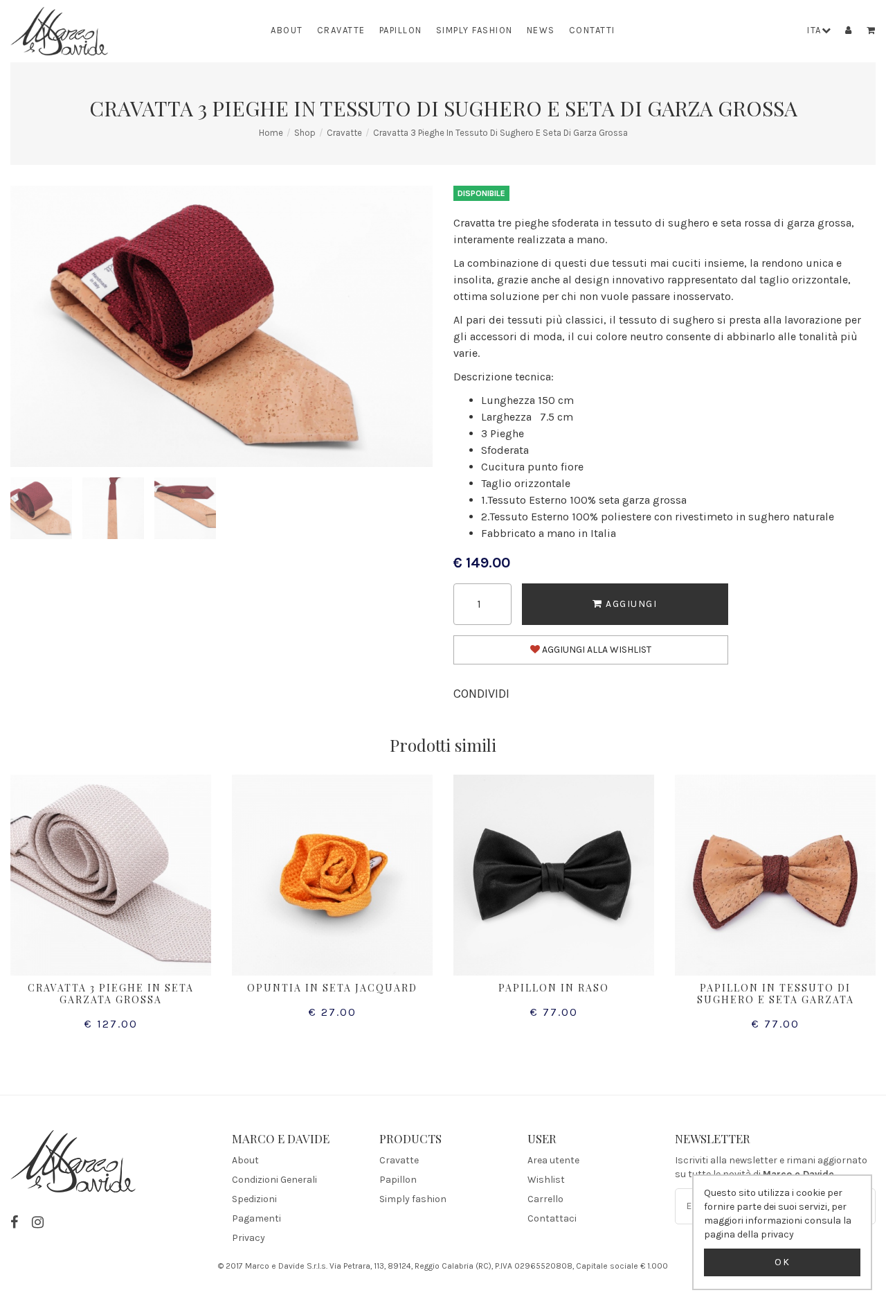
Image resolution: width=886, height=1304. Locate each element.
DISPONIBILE (481, 193)
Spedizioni (254, 1199)
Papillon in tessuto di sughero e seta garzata (775, 993)
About (287, 30)
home (271, 132)
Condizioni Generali (274, 1180)
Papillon (400, 30)
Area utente (553, 1160)
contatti (592, 30)
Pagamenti (256, 1218)
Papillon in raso (553, 987)
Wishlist (546, 1180)
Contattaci (552, 1218)
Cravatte (341, 30)
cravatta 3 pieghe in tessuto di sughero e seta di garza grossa (500, 132)
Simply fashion (474, 30)
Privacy (248, 1238)
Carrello (545, 1199)
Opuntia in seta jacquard (332, 987)
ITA (814, 30)
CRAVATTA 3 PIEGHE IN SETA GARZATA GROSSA (111, 993)
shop (305, 132)
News (541, 30)
